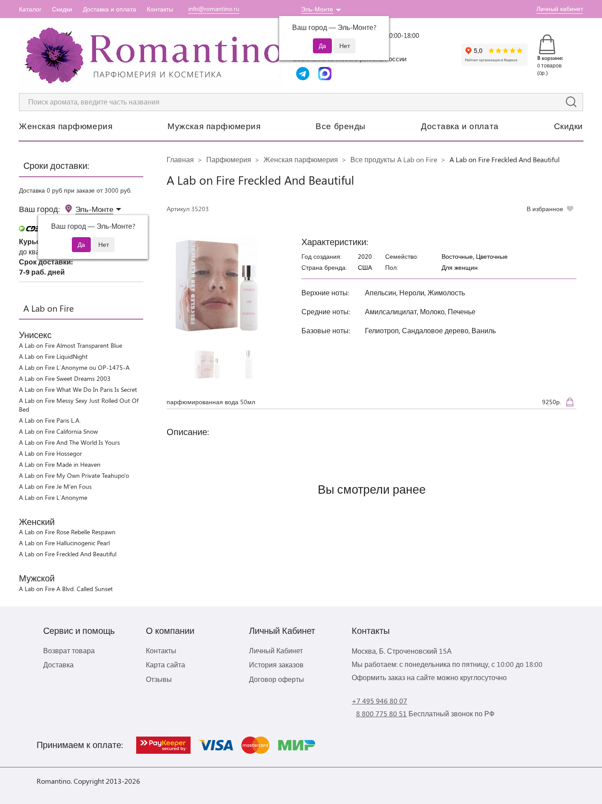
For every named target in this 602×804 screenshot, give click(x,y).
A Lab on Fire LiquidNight (53, 356)
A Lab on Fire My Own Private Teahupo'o (74, 475)
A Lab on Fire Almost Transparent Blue (70, 345)
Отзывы (159, 679)
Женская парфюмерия (65, 125)
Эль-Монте (317, 9)
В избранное (545, 209)
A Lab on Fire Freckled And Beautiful (67, 554)
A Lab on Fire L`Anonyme (53, 497)
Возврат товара (69, 650)
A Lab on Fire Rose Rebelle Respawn (67, 532)
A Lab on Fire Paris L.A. (50, 420)
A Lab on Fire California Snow (58, 431)
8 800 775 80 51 (381, 713)
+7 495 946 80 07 (379, 700)
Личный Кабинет (276, 650)
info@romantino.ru (213, 8)
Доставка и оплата (109, 9)
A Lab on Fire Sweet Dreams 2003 (65, 378)
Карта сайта (165, 664)
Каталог (30, 9)
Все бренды (341, 125)
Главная (180, 159)
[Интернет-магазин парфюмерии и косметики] (151, 55)
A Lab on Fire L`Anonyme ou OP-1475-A (74, 367)
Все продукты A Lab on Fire (393, 159)
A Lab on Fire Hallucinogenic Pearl (64, 543)
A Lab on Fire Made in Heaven (59, 464)
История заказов (276, 664)
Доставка (58, 664)
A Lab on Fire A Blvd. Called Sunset (66, 588)
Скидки (62, 9)
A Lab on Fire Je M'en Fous (55, 486)
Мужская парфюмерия (213, 125)
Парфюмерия (228, 159)
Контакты (160, 9)
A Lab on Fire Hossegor (50, 453)
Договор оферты (276, 679)
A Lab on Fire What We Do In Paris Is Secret (78, 389)
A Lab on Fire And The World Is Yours (69, 442)
